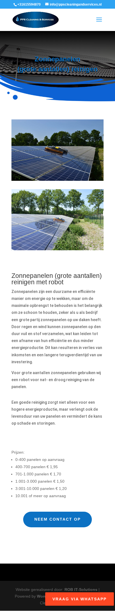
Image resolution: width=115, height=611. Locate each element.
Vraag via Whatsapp (79, 599)
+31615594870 (29, 4)
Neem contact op (57, 519)
